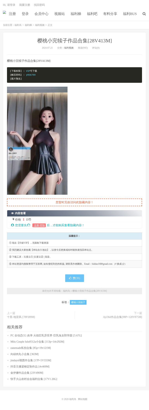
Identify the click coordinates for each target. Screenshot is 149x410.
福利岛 (4, 14)
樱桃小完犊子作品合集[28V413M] (74, 41)
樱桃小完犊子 (78, 302)
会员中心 (42, 14)
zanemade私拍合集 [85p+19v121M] (30, 347)
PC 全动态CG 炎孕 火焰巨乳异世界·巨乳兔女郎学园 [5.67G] (46, 335)
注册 (12, 14)
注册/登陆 (39, 225)
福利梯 (76, 14)
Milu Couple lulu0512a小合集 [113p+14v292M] (37, 341)
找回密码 (39, 4)
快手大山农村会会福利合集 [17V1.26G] (33, 379)
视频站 (59, 14)
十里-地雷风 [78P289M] (21, 317)
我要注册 (24, 4)
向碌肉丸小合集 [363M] (24, 354)
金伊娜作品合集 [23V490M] (26, 372)
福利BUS (130, 14)
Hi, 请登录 (9, 4)
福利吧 (92, 14)
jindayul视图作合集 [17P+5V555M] (30, 360)
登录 (25, 14)
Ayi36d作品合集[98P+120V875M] (122, 317)
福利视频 (39, 25)
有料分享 (110, 14)
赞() (76, 278)
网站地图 (82, 399)
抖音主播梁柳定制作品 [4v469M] (29, 366)
